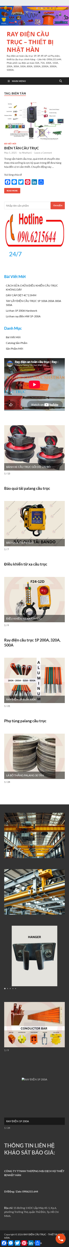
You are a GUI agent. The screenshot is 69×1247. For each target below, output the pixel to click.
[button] (5, 988)
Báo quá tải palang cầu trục (27, 488)
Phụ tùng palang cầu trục (25, 720)
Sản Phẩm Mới (14, 348)
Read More (11, 190)
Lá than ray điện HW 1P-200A (23, 316)
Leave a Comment (43, 152)
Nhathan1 (27, 152)
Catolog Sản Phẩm (16, 342)
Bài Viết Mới (10, 144)
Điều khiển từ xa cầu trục (25, 564)
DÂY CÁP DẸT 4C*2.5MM (21, 295)
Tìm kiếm (57, 205)
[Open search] (60, 81)
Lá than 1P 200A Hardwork (21, 310)
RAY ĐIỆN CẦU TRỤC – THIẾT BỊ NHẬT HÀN (30, 42)
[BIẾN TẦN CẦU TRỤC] (34, 121)
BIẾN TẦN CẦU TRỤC (21, 148)
